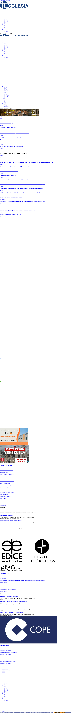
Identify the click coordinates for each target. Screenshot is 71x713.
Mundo (1, 164)
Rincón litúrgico (4, 645)
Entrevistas (2, 159)
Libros (1, 194)
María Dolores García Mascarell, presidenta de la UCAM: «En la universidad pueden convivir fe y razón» (20, 179)
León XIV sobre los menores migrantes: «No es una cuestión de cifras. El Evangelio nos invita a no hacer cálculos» (21, 188)
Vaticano (1, 130)
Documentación (4, 573)
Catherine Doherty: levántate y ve (6, 123)
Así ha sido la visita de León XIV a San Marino (9, 171)
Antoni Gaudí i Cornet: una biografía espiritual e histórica (11, 197)
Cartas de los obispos (6, 465)
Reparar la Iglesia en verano (8, 127)
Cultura (1, 199)
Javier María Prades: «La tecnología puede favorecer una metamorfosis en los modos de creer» (27, 162)
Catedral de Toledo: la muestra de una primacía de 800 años (11, 612)
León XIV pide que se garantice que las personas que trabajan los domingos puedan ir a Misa (17, 210)
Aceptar (56, 712)
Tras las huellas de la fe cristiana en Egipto (8, 175)
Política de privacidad (61, 712)
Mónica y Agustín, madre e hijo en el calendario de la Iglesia (11, 520)
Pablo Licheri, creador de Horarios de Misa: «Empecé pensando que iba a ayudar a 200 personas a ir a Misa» (20, 192)
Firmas (1, 116)
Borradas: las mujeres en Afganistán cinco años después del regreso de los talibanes (15, 166)
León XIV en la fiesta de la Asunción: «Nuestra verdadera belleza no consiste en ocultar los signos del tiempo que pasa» (22, 184)
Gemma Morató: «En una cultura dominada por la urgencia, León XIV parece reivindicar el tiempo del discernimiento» (22, 201)
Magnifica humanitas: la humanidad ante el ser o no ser (10, 214)
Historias (1, 120)
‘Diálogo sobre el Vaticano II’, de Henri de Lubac (9, 596)
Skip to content (2, 0)
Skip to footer (7, 0)
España (1, 148)
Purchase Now (2, 711)
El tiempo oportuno (3, 118)
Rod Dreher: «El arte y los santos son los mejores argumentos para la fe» (13, 601)
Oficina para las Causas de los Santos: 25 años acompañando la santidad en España (15, 205)
